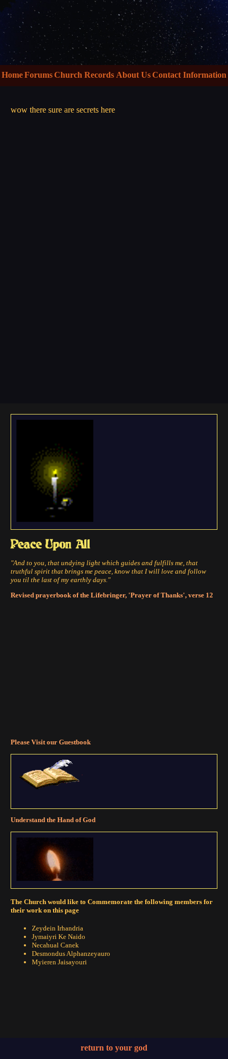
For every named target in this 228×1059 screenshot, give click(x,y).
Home (12, 74)
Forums (38, 74)
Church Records (84, 74)
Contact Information (189, 74)
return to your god (114, 1047)
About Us (133, 74)
